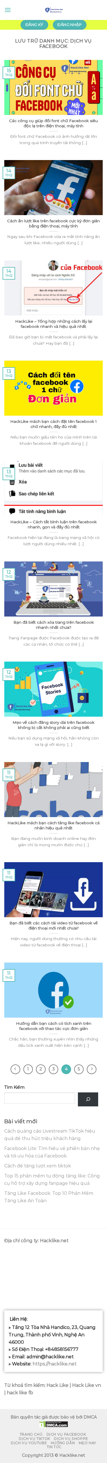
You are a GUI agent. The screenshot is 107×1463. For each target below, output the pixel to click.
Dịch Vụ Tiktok (34, 1438)
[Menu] (7, 10)
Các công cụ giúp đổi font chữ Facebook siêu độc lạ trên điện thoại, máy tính (53, 123)
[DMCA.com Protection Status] (53, 1423)
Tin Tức (54, 1447)
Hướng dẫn (63, 1443)
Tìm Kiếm (14, 1087)
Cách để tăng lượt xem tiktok (37, 1166)
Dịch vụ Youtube (29, 1443)
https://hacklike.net (54, 1364)
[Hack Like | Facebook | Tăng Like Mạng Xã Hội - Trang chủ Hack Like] (54, 10)
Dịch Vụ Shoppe (71, 1438)
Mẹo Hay (87, 1443)
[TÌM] (88, 1099)
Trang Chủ (31, 1434)
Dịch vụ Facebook (66, 1434)
